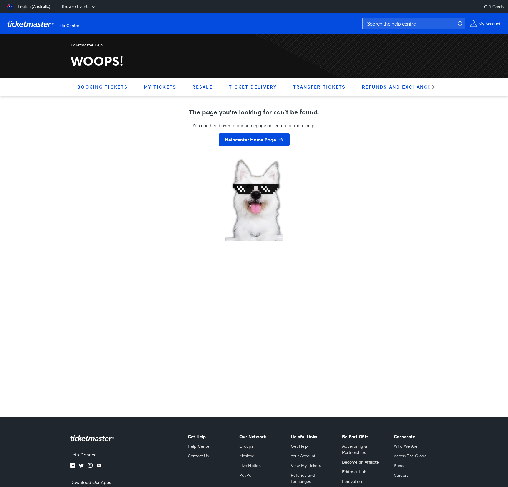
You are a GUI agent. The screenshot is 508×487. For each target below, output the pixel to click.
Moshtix (246, 456)
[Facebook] (72, 466)
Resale (202, 87)
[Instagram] (90, 466)
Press (399, 465)
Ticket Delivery (253, 87)
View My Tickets (306, 465)
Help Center (199, 446)
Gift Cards (494, 6)
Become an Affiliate (360, 462)
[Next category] (431, 87)
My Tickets (160, 87)
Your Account (303, 456)
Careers (401, 475)
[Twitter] (81, 466)
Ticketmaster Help (86, 45)
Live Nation (250, 465)
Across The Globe (410, 456)
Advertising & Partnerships (354, 449)
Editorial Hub (354, 471)
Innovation (352, 481)
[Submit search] (459, 23)
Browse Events (75, 6)
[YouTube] (99, 466)
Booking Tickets (102, 87)
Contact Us (198, 456)
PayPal (245, 475)
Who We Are (405, 446)
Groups (246, 446)
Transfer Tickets (319, 87)
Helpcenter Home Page (250, 140)
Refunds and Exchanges (398, 87)
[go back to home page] (254, 220)
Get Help (299, 446)
